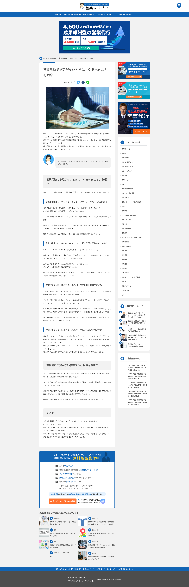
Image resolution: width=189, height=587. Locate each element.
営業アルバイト (126, 246)
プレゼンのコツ (126, 290)
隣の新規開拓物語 (127, 188)
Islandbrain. (118, 579)
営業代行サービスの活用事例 (131, 277)
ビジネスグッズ (126, 171)
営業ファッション (127, 166)
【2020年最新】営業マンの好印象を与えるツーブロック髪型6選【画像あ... (137, 337)
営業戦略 (124, 211)
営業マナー (125, 224)
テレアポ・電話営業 (128, 193)
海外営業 (124, 259)
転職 (123, 184)
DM (51, 556)
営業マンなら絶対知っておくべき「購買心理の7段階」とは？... (137, 323)
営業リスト (125, 281)
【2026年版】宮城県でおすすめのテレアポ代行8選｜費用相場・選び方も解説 (137, 402)
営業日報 (124, 233)
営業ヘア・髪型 (126, 219)
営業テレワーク (126, 286)
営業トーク (125, 180)
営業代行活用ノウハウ (129, 162)
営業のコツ (125, 157)
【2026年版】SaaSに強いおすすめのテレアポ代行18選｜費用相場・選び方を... (137, 367)
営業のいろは (126, 149)
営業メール (125, 197)
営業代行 (124, 153)
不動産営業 (125, 242)
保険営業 (124, 264)
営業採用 (124, 250)
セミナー (124, 295)
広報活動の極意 (126, 228)
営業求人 (124, 175)
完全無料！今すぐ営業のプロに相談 (64, 501)
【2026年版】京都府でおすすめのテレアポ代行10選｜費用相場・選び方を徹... (137, 376)
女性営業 (124, 255)
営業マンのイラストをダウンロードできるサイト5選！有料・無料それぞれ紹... (137, 315)
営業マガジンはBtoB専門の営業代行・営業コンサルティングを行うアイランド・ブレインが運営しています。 (94, 14)
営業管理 (124, 268)
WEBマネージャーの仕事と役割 (131, 237)
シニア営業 (125, 273)
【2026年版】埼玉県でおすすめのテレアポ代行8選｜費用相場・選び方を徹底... (137, 393)
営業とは (124, 206)
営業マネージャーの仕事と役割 (131, 202)
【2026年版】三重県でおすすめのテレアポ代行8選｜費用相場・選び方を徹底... (137, 385)
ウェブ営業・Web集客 (129, 215)
